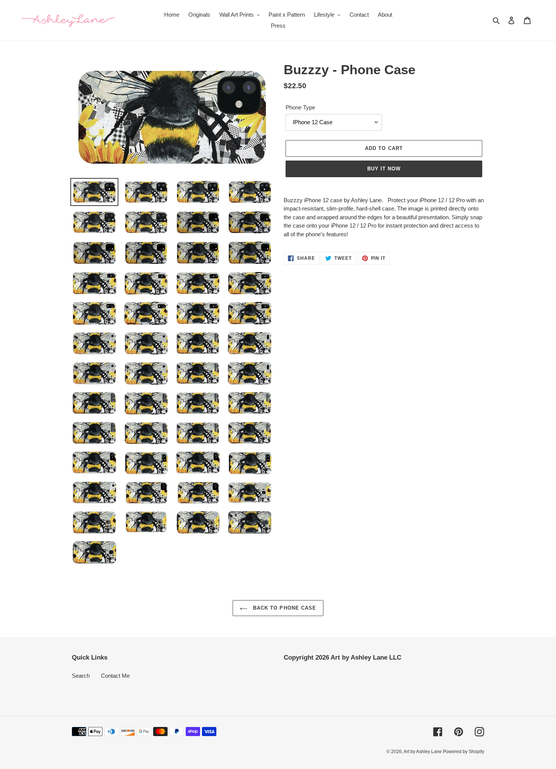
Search (81, 675)
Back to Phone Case (283, 608)
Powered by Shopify (463, 751)
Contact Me (115, 675)
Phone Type (300, 107)
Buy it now (384, 169)
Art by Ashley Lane (423, 751)
